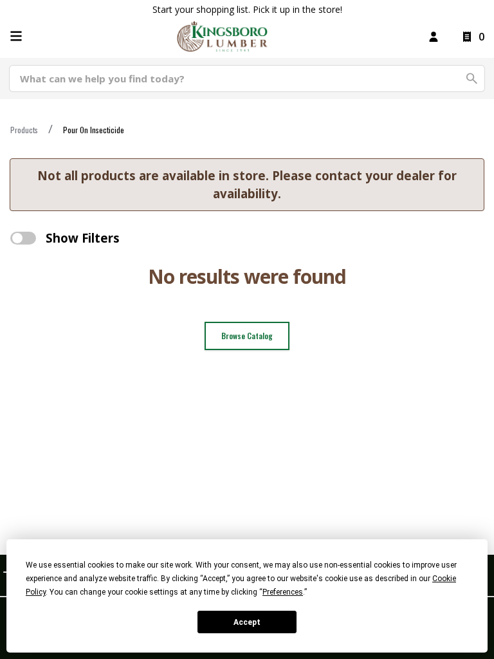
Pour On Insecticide (93, 129)
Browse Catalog (247, 335)
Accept (247, 622)
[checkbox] (23, 238)
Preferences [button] (282, 592)
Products (24, 129)
